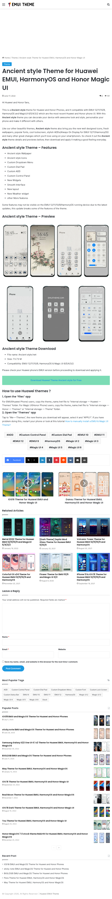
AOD (10, 434)
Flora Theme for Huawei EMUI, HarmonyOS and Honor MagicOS (34, 878)
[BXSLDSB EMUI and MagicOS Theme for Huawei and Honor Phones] (102, 759)
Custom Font (81, 690)
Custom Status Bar (11, 695)
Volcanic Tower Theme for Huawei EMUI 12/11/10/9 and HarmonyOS (91, 542)
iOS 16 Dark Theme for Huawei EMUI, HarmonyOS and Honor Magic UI (38, 807)
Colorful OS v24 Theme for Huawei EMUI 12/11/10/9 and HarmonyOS (16, 577)
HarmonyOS (53, 441)
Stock (44, 700)
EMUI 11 (100, 434)
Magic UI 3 (92, 441)
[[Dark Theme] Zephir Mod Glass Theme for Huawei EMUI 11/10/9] (56, 527)
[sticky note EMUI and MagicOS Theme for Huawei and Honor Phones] (102, 733)
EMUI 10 (83, 434)
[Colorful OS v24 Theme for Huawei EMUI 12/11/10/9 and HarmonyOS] (18, 562)
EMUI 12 (18, 441)
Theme (15, 58)
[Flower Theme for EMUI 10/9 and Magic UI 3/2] (56, 562)
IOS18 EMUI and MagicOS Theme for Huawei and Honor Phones (35, 716)
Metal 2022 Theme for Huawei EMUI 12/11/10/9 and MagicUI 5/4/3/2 (18, 542)
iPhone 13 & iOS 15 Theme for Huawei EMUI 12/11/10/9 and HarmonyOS (92, 577)
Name (5, 637)
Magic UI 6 (76, 447)
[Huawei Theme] (21, 4)
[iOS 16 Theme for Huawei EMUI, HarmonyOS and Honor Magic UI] (102, 785)
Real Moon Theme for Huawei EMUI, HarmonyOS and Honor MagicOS (38, 794)
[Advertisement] (56, 33)
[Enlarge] (106, 224)
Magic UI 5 (56, 447)
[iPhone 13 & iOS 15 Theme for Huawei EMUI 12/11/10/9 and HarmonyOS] (93, 562)
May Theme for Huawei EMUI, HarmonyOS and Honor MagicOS (35, 768)
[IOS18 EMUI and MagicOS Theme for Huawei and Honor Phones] (102, 720)
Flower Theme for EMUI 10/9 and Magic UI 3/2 (54, 576)
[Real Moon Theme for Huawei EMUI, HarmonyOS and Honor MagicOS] (102, 798)
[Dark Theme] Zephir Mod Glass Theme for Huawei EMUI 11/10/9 (55, 542)
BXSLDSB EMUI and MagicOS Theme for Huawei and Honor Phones (36, 755)
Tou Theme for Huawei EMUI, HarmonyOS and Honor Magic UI (34, 820)
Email (5, 649)
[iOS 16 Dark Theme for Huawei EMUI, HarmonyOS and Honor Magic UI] (102, 811)
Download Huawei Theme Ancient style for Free (56, 380)
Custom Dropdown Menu (61, 690)
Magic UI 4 (37, 447)
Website (62, 649)
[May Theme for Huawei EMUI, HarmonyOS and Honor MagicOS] (102, 772)
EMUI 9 (35, 441)
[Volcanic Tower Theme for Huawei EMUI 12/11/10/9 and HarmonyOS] (93, 527)
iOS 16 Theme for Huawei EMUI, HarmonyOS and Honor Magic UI (35, 781)
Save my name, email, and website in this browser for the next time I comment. (41, 662)
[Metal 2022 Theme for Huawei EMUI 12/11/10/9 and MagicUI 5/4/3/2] (18, 527)
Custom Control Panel (33, 434)
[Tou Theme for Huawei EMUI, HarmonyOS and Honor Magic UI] (102, 824)
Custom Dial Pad (62, 434)
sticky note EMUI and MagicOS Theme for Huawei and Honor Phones (38, 729)
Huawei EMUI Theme (49, 894)
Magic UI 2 (73, 441)
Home (7, 58)
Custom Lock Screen (98, 690)
